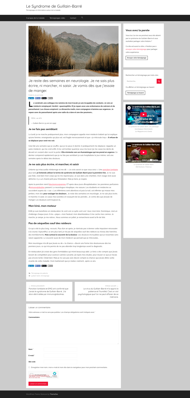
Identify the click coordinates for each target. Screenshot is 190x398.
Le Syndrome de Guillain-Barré (54, 6)
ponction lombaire (110, 170)
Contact (73, 18)
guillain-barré (35, 276)
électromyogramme (57, 184)
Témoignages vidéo (57, 18)
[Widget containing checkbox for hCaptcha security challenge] (43, 375)
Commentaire (34, 317)
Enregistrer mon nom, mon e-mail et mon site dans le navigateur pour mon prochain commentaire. (69, 367)
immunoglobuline (37, 187)
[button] (82, 17)
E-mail (31, 355)
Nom (30, 349)
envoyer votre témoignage (136, 49)
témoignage (45, 276)
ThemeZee (54, 394)
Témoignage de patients (39, 273)
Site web (31, 362)
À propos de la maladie (35, 18)
